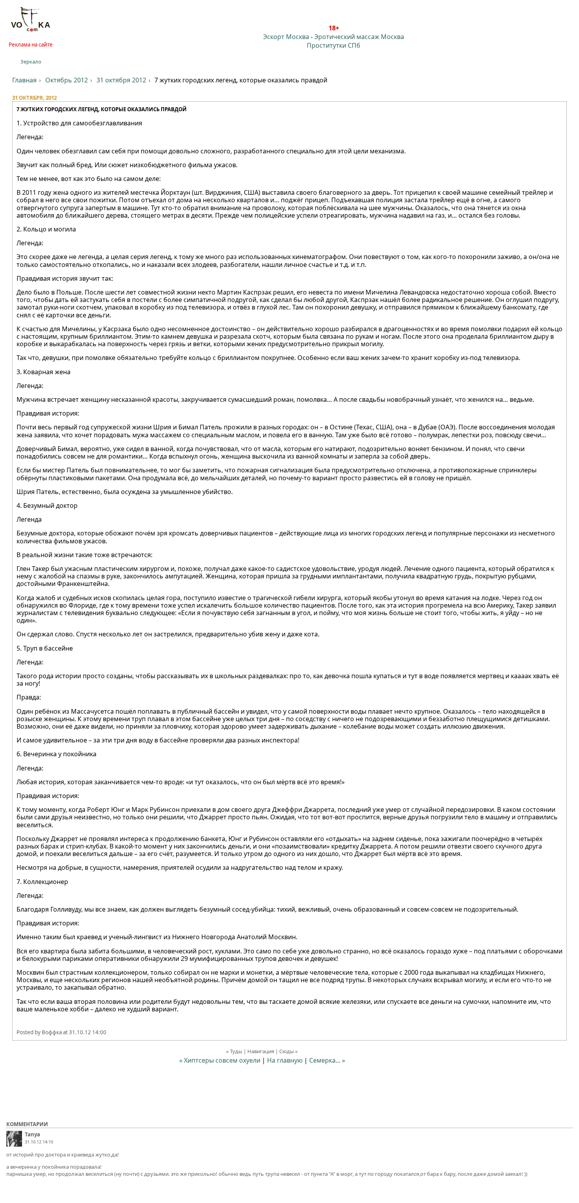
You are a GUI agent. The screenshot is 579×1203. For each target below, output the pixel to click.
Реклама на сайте (31, 44)
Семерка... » (327, 1060)
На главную (284, 1060)
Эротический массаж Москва (359, 36)
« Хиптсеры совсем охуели (219, 1060)
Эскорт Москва (286, 36)
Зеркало (30, 61)
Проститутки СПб (333, 45)
